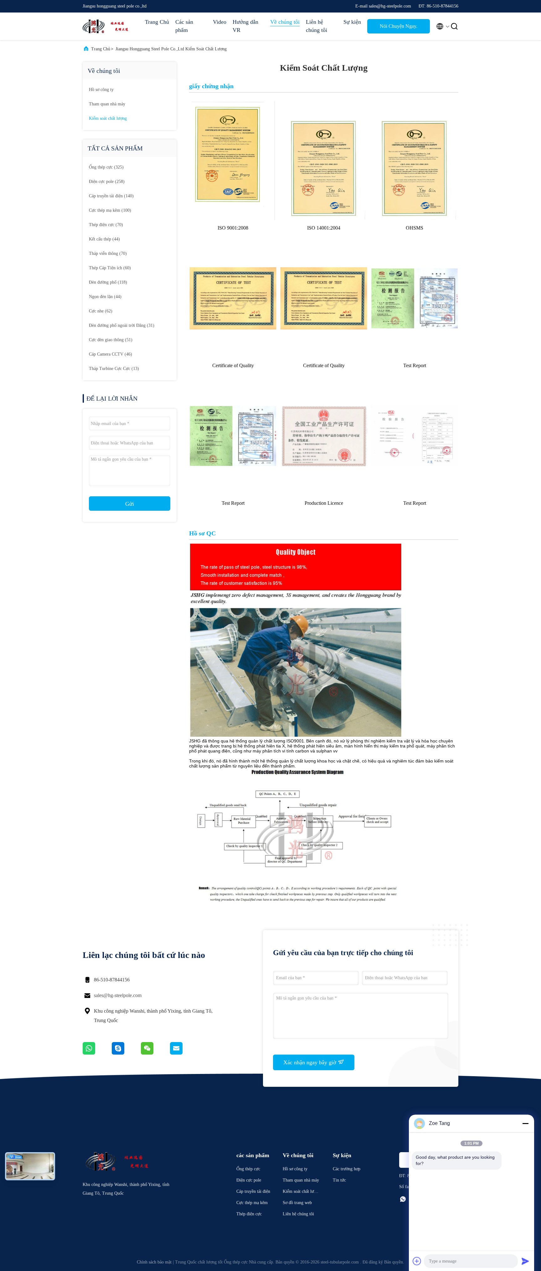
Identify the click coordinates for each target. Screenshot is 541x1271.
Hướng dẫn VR (245, 26)
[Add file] (417, 1261)
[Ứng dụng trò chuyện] (126, 1053)
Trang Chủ (157, 22)
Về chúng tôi (285, 22)
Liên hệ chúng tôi (316, 26)
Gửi (129, 504)
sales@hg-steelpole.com (118, 995)
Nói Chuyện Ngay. (398, 26)
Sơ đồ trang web (297, 1202)
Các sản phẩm (184, 26)
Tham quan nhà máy (107, 104)
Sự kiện (352, 22)
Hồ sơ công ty (101, 89)
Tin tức (339, 1180)
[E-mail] (184, 1053)
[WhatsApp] (97, 1053)
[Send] (525, 1261)
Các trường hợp (346, 1169)
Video (219, 22)
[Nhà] (108, 26)
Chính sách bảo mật (154, 1262)
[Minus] (525, 1123)
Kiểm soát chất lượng (108, 118)
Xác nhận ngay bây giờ (310, 1062)
